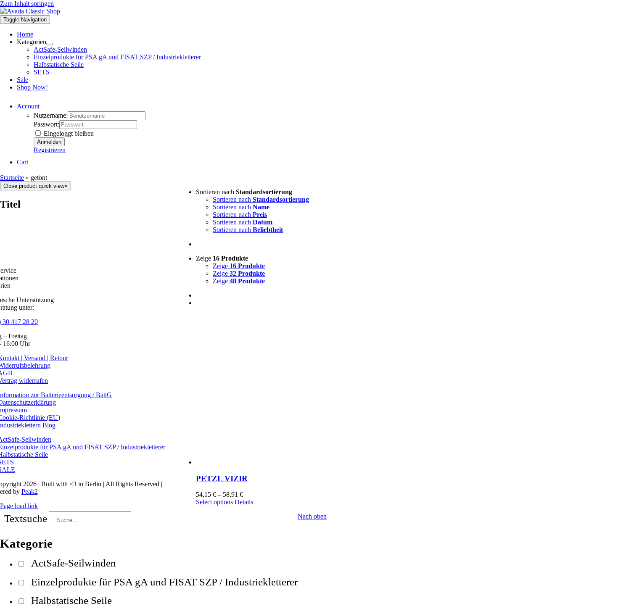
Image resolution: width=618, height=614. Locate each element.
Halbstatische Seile (71, 600)
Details (244, 502)
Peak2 (29, 491)
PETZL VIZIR (222, 478)
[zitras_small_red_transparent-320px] (30, 11)
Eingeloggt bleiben (68, 133)
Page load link (19, 505)
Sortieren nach (261, 199)
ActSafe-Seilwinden (73, 563)
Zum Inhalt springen (27, 3)
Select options (214, 502)
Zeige (239, 265)
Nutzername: (51, 115)
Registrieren (50, 149)
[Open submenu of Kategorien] (49, 44)
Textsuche (25, 518)
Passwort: (46, 124)
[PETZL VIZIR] (407, 390)
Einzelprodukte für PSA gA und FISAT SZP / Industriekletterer (164, 582)
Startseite (12, 177)
